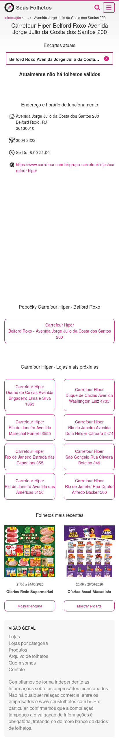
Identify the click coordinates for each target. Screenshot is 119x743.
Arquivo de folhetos (28, 656)
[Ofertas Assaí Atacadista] (89, 551)
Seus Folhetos (34, 7)
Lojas (14, 636)
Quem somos (22, 662)
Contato (17, 669)
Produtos (18, 649)
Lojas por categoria (28, 643)
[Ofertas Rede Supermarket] (29, 551)
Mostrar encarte (30, 605)
